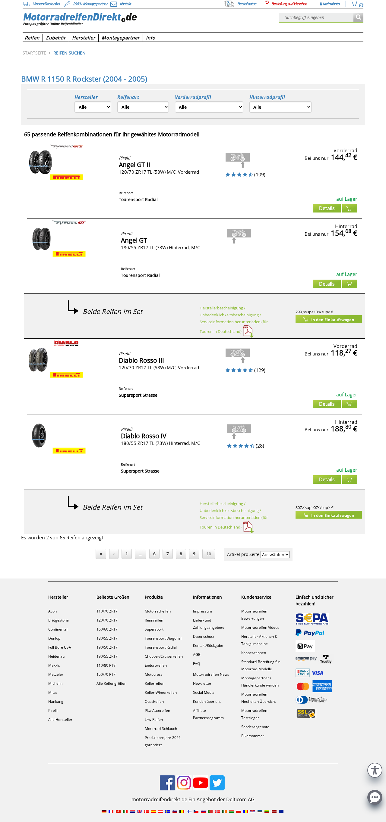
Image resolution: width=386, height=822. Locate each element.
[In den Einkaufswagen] (349, 208)
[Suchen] (358, 18)
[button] (374, 769)
